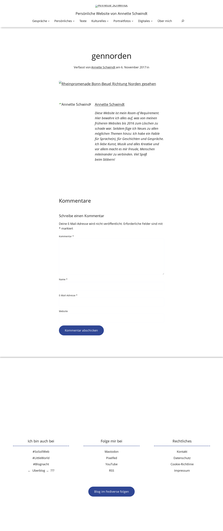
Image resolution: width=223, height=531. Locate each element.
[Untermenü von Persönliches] (74, 21)
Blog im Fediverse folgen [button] (111, 491)
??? (52, 470)
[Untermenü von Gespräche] (49, 21)
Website (63, 311)
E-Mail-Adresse (68, 295)
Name (63, 279)
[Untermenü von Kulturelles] (108, 21)
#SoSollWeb (41, 452)
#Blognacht (41, 464)
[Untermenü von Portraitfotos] (132, 21)
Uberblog (38, 470)
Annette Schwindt (103, 67)
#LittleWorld (40, 458)
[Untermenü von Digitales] (152, 21)
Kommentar (66, 236)
